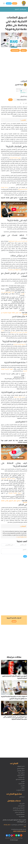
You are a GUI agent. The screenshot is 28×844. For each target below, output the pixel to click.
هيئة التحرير (19, 84)
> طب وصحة (21, 777)
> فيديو (23, 781)
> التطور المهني (21, 775)
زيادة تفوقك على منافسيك (14, 269)
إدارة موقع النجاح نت (21, 537)
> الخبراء (23, 785)
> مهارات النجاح (21, 768)
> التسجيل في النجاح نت (19, 810)
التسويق (18, 90)
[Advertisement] (14, 66)
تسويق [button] (23, 50)
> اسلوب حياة (21, 772)
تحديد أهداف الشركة (19, 397)
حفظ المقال (23, 92)
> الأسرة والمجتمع (20, 779)
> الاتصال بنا (22, 816)
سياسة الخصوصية (16, 837)
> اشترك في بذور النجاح (19, 808)
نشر (25, 556)
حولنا (21, 837)
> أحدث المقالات (21, 766)
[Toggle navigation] (4, 3)
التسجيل (9, 3)
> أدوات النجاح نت (20, 790)
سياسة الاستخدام (8, 837)
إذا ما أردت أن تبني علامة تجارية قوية (18, 241)
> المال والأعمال (21, 770)
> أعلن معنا (22, 803)
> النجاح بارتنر (21, 805)
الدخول (14, 3)
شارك (10, 99)
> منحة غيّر (22, 796)
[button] (14, 120)
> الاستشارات (21, 783)
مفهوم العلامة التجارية (15, 157)
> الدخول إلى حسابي (20, 812)
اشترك (14, 621)
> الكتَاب (23, 788)
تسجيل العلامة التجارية (15, 493)
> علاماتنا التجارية (20, 814)
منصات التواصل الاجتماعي (8, 478)
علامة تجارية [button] (15, 50)
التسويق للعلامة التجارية (20, 344)
